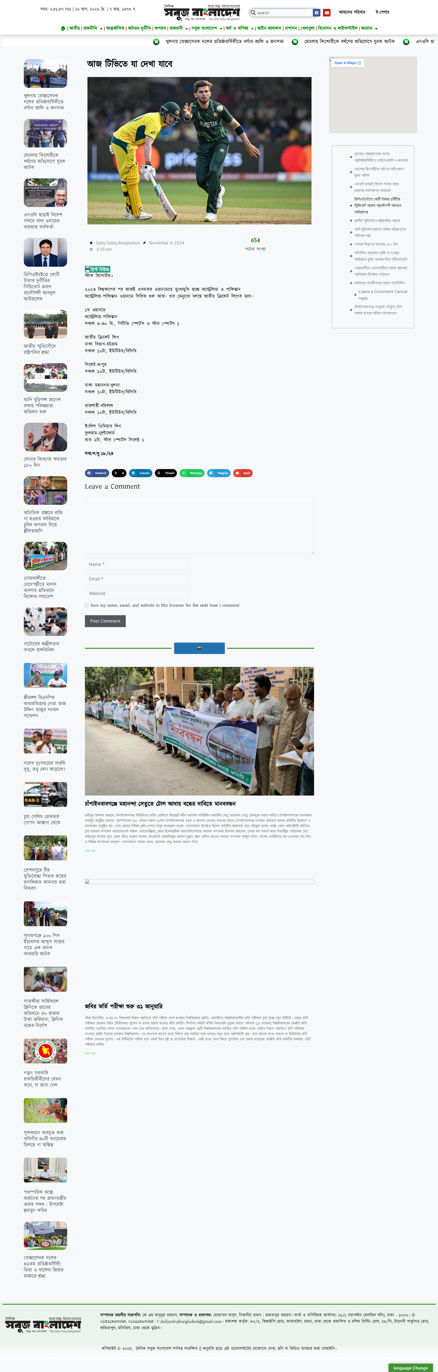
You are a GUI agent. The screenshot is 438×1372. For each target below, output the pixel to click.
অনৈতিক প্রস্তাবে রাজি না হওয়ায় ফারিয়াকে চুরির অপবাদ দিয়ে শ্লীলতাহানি (43, 522)
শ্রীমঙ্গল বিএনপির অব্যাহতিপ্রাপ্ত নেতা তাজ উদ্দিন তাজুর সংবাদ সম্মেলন (45, 707)
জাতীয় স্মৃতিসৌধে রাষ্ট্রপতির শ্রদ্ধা (40, 349)
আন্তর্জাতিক (115, 28)
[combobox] (284, 13)
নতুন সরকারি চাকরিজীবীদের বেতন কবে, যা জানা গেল (42, 1079)
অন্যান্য (366, 28)
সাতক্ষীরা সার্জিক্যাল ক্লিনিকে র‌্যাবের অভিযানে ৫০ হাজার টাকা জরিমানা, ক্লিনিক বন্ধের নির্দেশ (43, 1013)
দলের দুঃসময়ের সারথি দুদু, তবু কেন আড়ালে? (44, 766)
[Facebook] (316, 12)
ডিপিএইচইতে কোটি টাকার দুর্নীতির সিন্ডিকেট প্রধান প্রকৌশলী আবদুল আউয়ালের (42, 287)
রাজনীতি (90, 28)
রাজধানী (176, 28)
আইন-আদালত (269, 28)
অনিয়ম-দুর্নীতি (139, 28)
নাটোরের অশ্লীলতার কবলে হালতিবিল (41, 647)
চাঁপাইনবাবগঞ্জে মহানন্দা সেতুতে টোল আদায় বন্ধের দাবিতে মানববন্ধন (160, 804)
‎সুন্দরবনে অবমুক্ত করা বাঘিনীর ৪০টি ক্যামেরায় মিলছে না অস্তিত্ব (45, 1139)
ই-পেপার (382, 12)
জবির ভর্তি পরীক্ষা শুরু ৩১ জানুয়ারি (123, 1006)
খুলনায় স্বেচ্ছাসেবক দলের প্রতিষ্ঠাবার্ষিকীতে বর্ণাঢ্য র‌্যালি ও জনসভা (134, 41)
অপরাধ (160, 28)
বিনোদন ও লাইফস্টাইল (338, 28)
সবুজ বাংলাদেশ (204, 28)
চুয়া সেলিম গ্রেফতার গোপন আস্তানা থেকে (42, 819)
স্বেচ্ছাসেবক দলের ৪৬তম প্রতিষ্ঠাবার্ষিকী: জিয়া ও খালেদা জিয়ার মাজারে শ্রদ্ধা (43, 1267)
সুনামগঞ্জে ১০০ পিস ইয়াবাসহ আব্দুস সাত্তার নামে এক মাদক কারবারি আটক (44, 945)
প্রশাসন (291, 28)
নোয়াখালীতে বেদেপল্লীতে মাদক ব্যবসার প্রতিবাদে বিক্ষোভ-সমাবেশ (40, 587)
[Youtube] (327, 12)
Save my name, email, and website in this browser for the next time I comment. (165, 605)
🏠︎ (63, 28)
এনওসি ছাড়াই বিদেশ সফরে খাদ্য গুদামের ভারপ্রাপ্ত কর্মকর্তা (379, 41)
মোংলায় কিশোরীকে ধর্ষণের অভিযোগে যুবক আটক (259, 41)
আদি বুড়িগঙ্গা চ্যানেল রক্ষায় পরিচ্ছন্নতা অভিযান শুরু (42, 406)
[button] (97, 473)
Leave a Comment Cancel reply (383, 295)
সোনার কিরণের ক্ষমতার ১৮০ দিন (45, 462)
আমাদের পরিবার (352, 12)
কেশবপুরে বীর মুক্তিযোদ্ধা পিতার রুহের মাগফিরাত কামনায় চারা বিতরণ (45, 879)
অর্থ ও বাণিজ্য (237, 28)
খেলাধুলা (308, 28)
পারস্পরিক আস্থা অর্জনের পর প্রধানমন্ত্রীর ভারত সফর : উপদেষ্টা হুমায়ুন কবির (45, 1201)
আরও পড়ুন (90, 851)
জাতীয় (74, 28)
